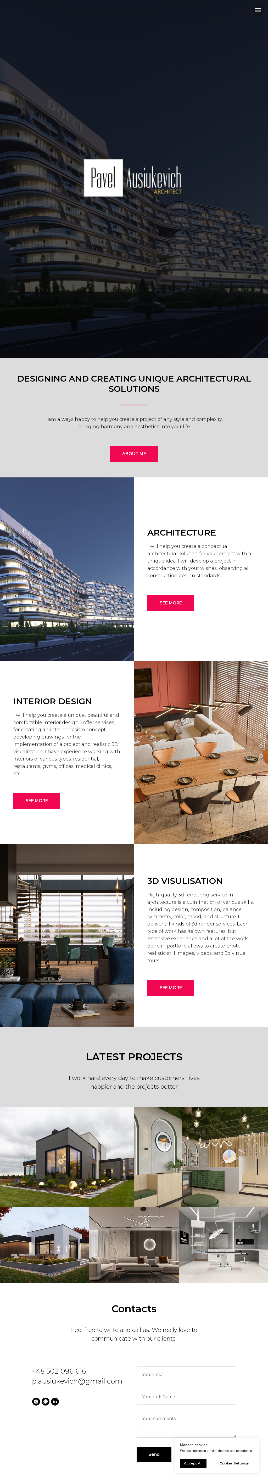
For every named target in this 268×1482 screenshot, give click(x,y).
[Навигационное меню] (258, 10)
